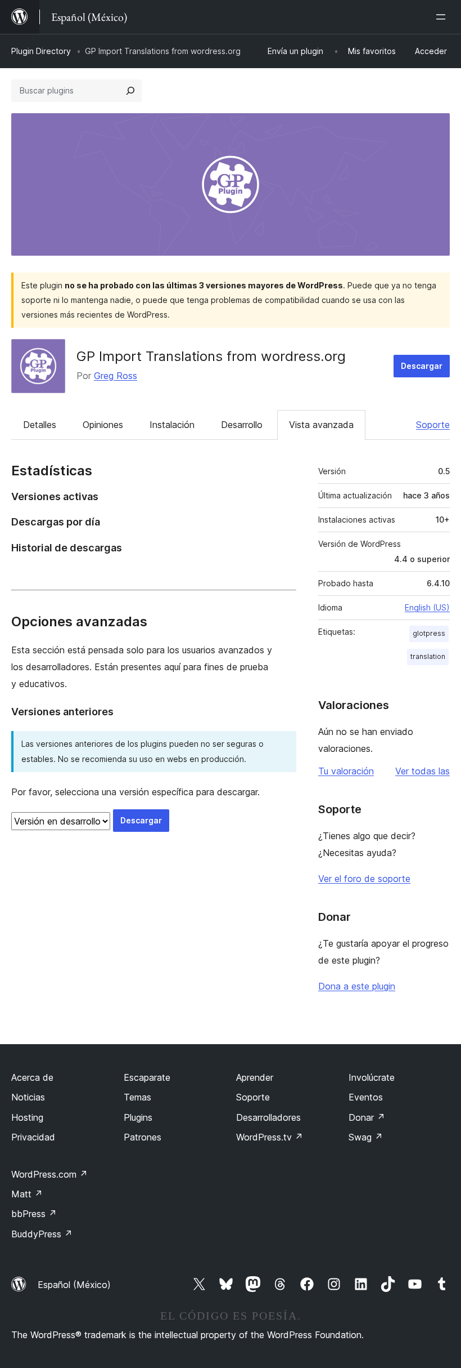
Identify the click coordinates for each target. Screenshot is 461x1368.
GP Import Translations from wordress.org (211, 356)
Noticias (28, 1097)
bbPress (34, 1213)
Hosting (27, 1117)
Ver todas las (422, 771)
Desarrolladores (268, 1117)
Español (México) (74, 1284)
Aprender (254, 1077)
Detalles (39, 424)
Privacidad (33, 1137)
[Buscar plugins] (130, 90)
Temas (137, 1097)
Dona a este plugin (356, 986)
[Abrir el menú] (443, 17)
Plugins (138, 1117)
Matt (27, 1194)
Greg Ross (115, 375)
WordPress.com (49, 1174)
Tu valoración (346, 771)
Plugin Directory (41, 51)
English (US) (427, 607)
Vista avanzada (321, 424)
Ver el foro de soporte (364, 878)
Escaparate (147, 1077)
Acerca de (32, 1077)
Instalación (172, 424)
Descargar (421, 366)
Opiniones (103, 424)
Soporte (433, 424)
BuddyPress (42, 1234)
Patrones (142, 1137)
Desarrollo (242, 424)
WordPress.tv (269, 1137)
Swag (366, 1137)
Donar (367, 1117)
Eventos (366, 1097)
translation (427, 656)
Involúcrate (372, 1077)
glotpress (429, 633)
